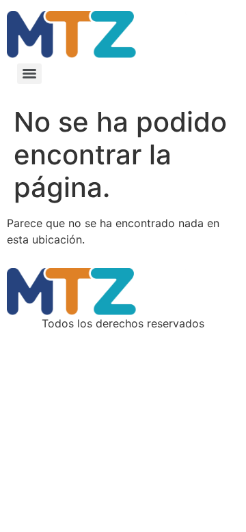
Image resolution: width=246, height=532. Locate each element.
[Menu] (29, 73)
